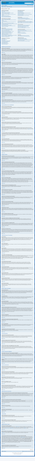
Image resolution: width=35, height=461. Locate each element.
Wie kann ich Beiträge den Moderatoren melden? (7, 34)
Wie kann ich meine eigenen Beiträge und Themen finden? (24, 27)
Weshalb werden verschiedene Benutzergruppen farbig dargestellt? (25, 14)
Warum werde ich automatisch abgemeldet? (6, 16)
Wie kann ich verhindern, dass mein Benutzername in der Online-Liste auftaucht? (9, 20)
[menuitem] (6, 5)
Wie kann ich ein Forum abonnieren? (21, 32)
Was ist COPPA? (3, 11)
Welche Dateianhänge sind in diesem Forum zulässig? (23, 35)
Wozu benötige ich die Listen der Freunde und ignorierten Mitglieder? (25, 21)
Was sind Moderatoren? (20, 11)
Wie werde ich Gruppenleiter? (21, 13)
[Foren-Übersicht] (5, 2)
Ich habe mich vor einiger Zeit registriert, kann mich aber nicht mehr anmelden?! (9, 14)
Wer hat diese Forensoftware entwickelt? (22, 38)
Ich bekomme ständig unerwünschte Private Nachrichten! (24, 18)
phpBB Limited (17, 426)
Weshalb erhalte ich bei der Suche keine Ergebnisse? (23, 25)
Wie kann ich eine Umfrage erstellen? (5, 30)
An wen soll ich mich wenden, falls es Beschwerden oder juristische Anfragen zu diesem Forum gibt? (25, 40)
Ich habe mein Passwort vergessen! (5, 15)
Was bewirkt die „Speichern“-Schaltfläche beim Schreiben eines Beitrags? (9, 35)
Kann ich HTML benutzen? (4, 39)
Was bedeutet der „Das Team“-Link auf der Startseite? (23, 15)
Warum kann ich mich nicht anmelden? (6, 13)
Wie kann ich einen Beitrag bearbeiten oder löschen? (7, 29)
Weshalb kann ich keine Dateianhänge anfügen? (7, 33)
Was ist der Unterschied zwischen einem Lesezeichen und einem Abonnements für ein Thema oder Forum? (24, 30)
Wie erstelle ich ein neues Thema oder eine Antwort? (7, 28)
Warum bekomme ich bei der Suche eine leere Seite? (23, 26)
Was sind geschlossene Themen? (5, 43)
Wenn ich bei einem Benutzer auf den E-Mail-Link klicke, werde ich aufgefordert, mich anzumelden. (8, 26)
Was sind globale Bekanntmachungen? (6, 41)
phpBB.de (3, 129)
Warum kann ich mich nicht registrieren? (6, 12)
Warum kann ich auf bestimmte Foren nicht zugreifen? (7, 32)
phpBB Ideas (3, 432)
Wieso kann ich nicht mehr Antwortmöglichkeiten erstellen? (8, 31)
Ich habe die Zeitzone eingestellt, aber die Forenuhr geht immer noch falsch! (9, 22)
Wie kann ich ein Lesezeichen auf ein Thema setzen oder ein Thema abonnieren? (25, 31)
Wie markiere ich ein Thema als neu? (5, 36)
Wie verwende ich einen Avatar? (5, 24)
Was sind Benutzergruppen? (21, 12)
